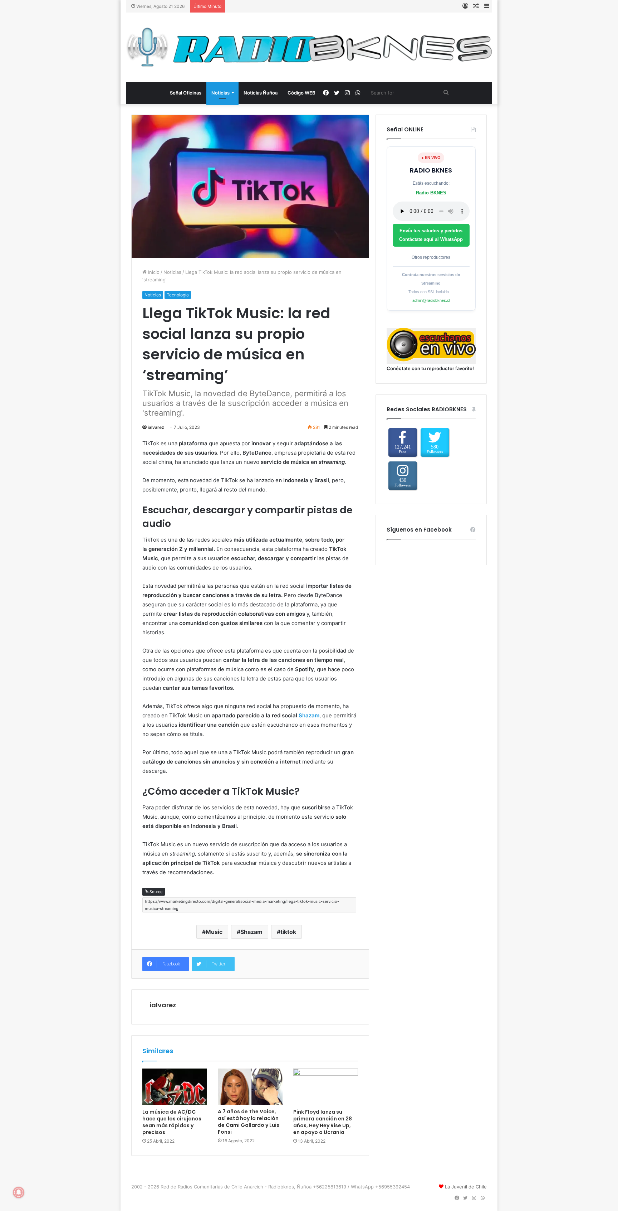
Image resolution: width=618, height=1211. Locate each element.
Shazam (309, 715)
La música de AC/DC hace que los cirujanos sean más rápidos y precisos (171, 1122)
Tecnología (178, 294)
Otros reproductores (431, 257)
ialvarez (156, 427)
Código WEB (301, 93)
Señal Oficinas (185, 93)
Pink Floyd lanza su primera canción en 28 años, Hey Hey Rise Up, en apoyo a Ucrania (322, 1122)
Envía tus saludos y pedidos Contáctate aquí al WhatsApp (431, 235)
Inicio (153, 272)
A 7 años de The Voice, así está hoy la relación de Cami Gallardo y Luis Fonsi (248, 1121)
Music (214, 931)
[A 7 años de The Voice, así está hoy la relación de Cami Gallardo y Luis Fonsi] (250, 1087)
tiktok (288, 931)
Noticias (220, 93)
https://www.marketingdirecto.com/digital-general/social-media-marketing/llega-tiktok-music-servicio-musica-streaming (242, 905)
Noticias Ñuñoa (261, 93)
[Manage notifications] (18, 1192)
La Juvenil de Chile (466, 1187)
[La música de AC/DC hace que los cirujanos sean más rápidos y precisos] (174, 1087)
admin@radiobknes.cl (431, 300)
